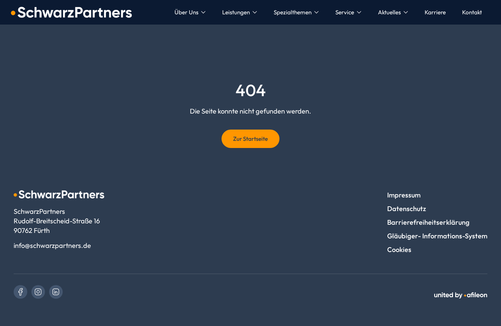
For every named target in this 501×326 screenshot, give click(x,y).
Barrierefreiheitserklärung (428, 222)
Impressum (404, 195)
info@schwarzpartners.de (52, 245)
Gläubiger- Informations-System (437, 236)
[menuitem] (190, 12)
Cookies (399, 249)
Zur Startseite (250, 138)
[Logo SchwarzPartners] (71, 12)
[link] (20, 292)
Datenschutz (406, 208)
